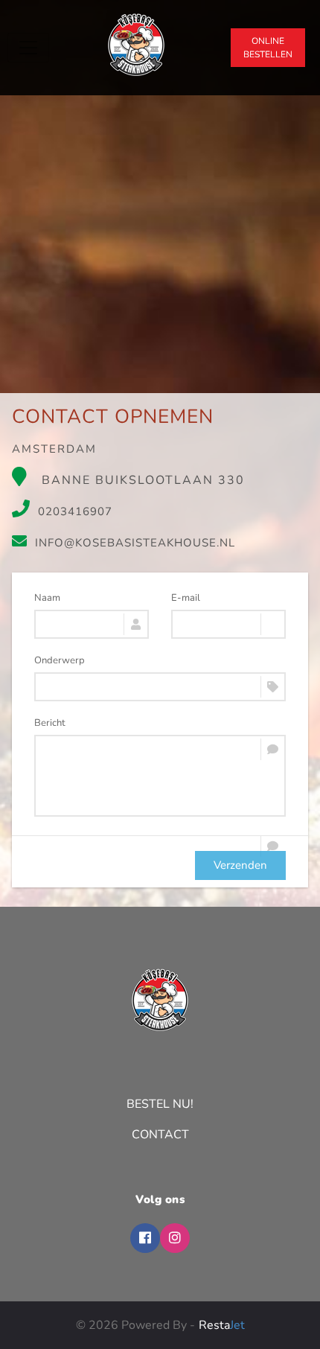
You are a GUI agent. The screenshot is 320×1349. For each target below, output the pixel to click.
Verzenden (240, 865)
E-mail (185, 598)
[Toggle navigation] (28, 48)
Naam (47, 598)
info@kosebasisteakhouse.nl (135, 542)
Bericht (49, 723)
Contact (160, 1134)
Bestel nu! (160, 1104)
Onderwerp (59, 660)
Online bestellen (267, 47)
